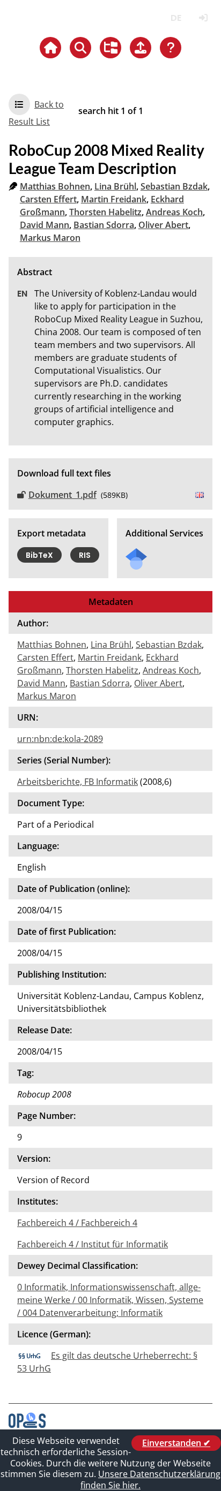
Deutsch (175, 18)
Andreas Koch (174, 212)
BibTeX (39, 555)
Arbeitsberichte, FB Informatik (77, 782)
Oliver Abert (163, 225)
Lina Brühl (115, 186)
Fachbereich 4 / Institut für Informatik (92, 1244)
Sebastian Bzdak (174, 186)
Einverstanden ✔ (176, 1443)
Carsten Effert (48, 199)
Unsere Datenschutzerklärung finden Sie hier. (150, 1479)
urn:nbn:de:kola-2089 (60, 739)
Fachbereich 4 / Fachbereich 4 (77, 1223)
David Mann (44, 225)
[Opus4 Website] (27, 1425)
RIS (85, 555)
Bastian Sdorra (103, 225)
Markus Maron (50, 238)
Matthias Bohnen (55, 186)
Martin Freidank (113, 199)
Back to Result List (36, 113)
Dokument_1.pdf (62, 495)
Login (203, 18)
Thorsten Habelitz (105, 212)
